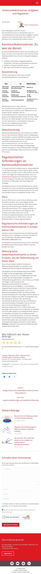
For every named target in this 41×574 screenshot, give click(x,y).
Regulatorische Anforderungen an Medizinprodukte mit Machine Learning (25, 429)
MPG (3, 239)
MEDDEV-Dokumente (8, 366)
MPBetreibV (14, 239)
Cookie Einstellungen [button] (20, 570)
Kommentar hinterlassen (10, 361)
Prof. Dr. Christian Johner (31, 25)
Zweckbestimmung (8, 177)
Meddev (19, 286)
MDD (7, 239)
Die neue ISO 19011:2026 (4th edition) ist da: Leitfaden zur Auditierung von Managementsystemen (24, 441)
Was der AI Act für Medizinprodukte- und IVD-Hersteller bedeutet (26, 417)
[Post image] (7, 419)
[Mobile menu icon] (37, 3)
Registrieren (8, 553)
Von (11, 359)
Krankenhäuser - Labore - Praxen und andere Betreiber (25, 364)
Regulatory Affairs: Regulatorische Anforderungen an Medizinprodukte (16, 356)
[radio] (3, 343)
